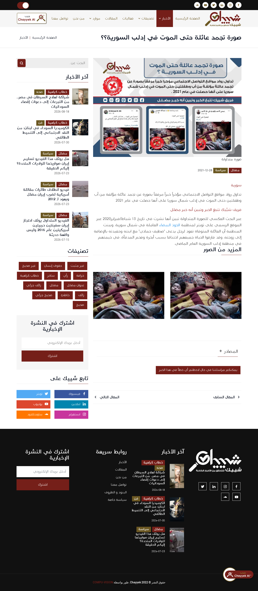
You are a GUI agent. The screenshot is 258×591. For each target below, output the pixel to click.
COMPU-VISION (103, 582)
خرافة (80, 275)
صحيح (80, 305)
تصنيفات (147, 18)
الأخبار (166, 18)
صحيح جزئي (43, 295)
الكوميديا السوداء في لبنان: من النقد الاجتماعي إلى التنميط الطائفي (43, 133)
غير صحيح (28, 266)
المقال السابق (224, 397)
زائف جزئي (33, 285)
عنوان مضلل (75, 285)
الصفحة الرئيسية (187, 18)
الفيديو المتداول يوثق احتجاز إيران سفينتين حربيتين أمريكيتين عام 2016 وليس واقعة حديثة (46, 228)
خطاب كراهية (57, 92)
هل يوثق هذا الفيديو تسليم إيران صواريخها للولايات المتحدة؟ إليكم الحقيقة (43, 163)
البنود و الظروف (115, 492)
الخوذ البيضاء (170, 225)
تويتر (39, 394)
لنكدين (76, 404)
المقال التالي (109, 397)
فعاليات (127, 18)
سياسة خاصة (117, 500)
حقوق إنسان (53, 266)
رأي (65, 275)
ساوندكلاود (35, 414)
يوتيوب (38, 404)
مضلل (235, 170)
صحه (39, 92)
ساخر (51, 275)
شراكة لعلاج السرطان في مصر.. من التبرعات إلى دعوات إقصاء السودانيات (43, 102)
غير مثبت (77, 266)
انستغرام (75, 414)
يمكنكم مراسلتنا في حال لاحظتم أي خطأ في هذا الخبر (198, 370)
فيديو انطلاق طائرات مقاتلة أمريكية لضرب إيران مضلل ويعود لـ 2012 (46, 194)
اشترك (52, 356)
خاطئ (65, 295)
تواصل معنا (60, 18)
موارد (95, 18)
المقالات (111, 18)
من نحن (78, 18)
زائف (81, 295)
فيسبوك (75, 394)
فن (40, 122)
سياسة (220, 170)
